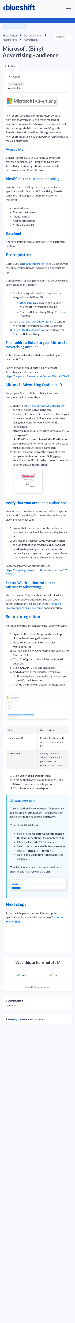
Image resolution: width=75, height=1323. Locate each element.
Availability (15, 149)
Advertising (31, 39)
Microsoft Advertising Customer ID (34, 384)
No (55, 974)
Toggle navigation (14, 25)
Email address (28, 302)
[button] (68, 7)
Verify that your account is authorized (36, 503)
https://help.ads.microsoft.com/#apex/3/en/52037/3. (37, 376)
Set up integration (23, 616)
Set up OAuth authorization (29, 329)
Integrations (10, 39)
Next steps (16, 904)
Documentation (33, 35)
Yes (24, 974)
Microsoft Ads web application (46, 405)
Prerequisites (18, 254)
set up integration (34, 263)
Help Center (10, 35)
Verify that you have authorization (33, 321)
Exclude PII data (25, 800)
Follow (11, 66)
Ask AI (16, 76)
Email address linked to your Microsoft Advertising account (36, 344)
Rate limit (13, 233)
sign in (18, 1019)
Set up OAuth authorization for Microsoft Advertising (30, 585)
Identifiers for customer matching (33, 179)
